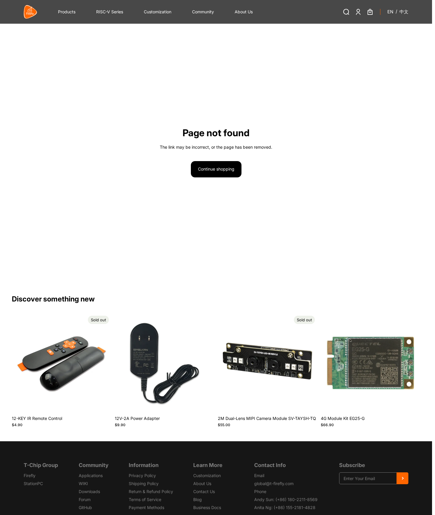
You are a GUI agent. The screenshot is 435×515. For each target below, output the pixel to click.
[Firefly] (30, 12)
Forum (85, 499)
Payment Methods (146, 507)
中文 (403, 12)
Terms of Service (145, 499)
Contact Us (204, 491)
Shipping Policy (144, 483)
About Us (244, 11)
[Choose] (411, 403)
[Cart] (370, 12)
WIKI (83, 483)
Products (66, 11)
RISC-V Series (109, 11)
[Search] (346, 12)
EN (390, 12)
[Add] (205, 403)
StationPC (33, 483)
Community (203, 11)
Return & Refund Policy (151, 491)
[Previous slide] (21, 363)
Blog (197, 499)
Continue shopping (216, 168)
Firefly (30, 475)
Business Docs (207, 507)
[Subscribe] (402, 478)
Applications (91, 475)
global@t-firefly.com (274, 483)
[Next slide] (102, 363)
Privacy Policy (142, 475)
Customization (157, 11)
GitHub (85, 507)
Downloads (89, 491)
